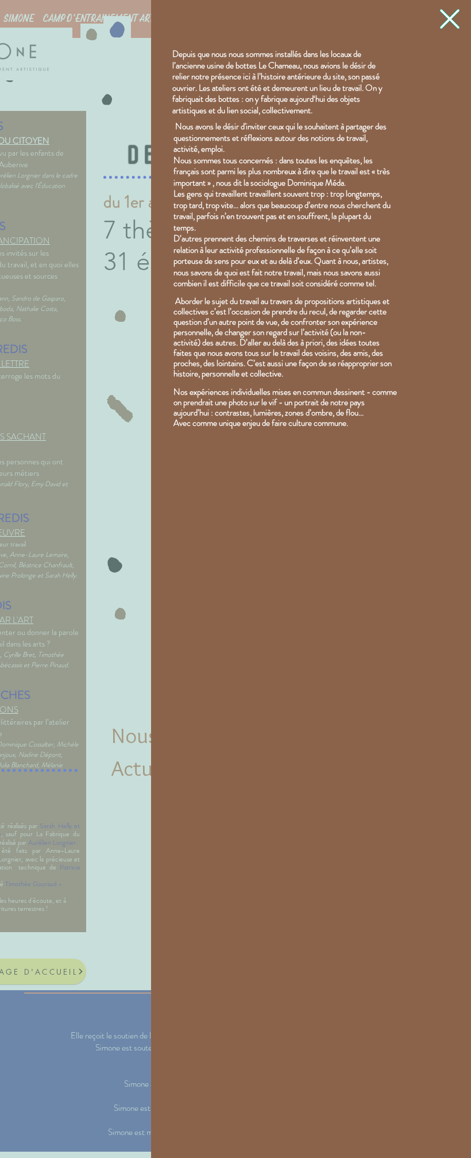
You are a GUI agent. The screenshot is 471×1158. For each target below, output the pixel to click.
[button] (450, 19)
